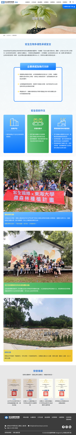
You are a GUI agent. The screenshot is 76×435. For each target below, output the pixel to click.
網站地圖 (26, 417)
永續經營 (27, 2)
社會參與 (58, 2)
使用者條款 (8, 432)
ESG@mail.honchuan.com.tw (39, 426)
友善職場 (46, 2)
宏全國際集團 (51, 433)
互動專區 (65, 2)
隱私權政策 (16, 432)
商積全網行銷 (67, 433)
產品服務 (40, 2)
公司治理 (33, 2)
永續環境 (52, 2)
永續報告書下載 (68, 6)
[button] (36, 210)
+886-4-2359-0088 (12, 428)
